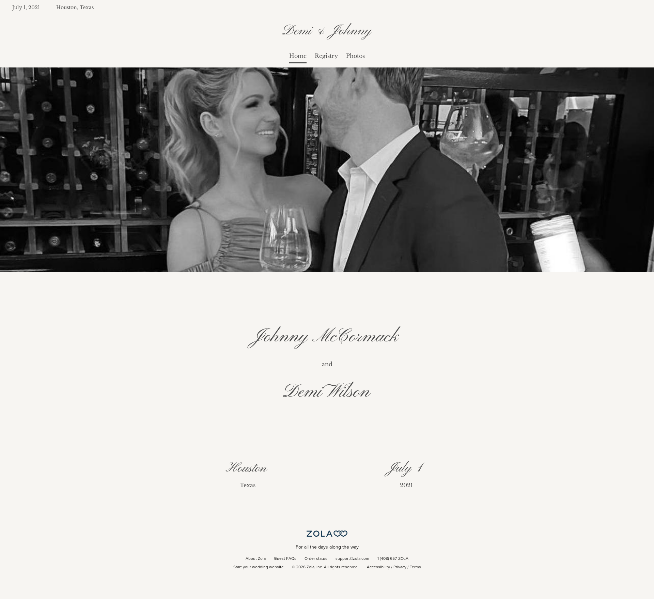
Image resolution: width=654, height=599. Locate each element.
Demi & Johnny (327, 31)
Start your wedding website (258, 567)
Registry (326, 55)
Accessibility (378, 567)
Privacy (399, 567)
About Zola (256, 559)
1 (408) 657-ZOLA (392, 559)
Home (298, 55)
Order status (316, 559)
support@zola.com (352, 559)
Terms (415, 567)
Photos (355, 55)
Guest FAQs (285, 559)
